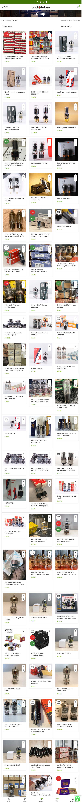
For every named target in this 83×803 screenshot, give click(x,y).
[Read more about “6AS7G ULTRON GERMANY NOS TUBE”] (75, 318)
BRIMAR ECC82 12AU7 (12, 765)
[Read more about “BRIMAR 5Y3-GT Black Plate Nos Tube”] (49, 666)
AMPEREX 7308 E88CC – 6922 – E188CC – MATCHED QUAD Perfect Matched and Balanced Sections (40, 575)
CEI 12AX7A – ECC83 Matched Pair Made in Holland (65, 767)
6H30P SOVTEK (10, 434)
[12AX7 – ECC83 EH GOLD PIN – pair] (14, 78)
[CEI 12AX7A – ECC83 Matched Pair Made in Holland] (66, 751)
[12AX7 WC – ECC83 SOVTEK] (66, 78)
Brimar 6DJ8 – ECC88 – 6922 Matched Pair (13, 725)
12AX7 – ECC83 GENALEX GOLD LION (39, 93)
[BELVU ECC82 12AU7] (66, 639)
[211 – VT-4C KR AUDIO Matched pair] (40, 113)
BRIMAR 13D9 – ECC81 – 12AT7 (13, 690)
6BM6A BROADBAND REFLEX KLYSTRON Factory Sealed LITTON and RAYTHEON (14, 370)
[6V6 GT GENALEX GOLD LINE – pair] (66, 486)
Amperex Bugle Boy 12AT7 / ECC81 (14, 619)
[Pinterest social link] (40, 1)
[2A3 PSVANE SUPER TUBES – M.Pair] (66, 149)
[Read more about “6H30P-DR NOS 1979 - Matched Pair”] (49, 419)
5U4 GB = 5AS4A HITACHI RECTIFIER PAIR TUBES (14, 271)
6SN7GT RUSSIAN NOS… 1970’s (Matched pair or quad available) (39, 506)
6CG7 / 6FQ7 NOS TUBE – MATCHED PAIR (66, 367)
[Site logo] (41, 7)
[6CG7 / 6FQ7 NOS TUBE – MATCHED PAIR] (66, 353)
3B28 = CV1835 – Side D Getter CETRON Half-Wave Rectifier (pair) (14, 236)
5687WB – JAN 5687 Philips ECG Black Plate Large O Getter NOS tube (40, 236)
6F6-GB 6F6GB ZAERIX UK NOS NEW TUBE (66, 407)
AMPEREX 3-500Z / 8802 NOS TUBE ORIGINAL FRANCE (65, 541)
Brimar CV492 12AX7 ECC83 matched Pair (64, 725)
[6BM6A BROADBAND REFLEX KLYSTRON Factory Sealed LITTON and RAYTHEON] (14, 354)
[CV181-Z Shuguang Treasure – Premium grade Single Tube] (40, 783)
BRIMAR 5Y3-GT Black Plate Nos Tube (41, 682)
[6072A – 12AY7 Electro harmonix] (40, 291)
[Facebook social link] (35, 1)
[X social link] (37, 1)
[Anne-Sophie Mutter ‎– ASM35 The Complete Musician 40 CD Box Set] (14, 639)
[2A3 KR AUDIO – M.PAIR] (40, 149)
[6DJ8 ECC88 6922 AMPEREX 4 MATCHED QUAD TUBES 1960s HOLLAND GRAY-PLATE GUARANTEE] (40, 388)
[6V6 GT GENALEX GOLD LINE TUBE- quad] (14, 521)
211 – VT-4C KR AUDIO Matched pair (39, 129)
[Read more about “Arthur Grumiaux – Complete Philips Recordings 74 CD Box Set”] (49, 631)
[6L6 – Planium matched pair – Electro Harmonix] (40, 458)
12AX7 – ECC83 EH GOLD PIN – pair (15, 93)
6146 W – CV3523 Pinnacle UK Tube (66, 306)
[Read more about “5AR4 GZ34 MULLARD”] (75, 211)
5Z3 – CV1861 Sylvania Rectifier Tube (12, 306)
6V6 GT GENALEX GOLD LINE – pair (66, 497)
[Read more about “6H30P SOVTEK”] (23, 419)
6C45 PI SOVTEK (36, 368)
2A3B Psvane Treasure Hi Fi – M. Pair (14, 200)
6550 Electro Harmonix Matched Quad (13, 334)
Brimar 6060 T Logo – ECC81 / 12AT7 (64, 690)
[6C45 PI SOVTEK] (40, 354)
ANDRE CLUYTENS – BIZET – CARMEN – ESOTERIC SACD (66, 617)
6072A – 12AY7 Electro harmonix (39, 306)
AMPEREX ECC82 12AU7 (39, 618)
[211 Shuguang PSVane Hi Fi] (66, 113)
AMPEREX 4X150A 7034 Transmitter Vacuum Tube (14, 583)
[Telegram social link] (46, 1)
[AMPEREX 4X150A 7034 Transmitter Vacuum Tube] (14, 565)
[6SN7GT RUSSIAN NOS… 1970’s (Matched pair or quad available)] (40, 490)
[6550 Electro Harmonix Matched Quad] (14, 323)
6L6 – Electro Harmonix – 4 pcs (14, 469)
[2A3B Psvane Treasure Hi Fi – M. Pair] (14, 184)
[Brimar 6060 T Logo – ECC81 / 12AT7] (66, 675)
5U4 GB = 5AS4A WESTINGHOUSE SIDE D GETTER (39, 272)
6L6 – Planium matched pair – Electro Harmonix (39, 469)
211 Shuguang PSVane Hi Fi (66, 128)
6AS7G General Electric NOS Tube (39, 334)
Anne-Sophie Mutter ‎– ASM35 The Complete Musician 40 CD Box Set (13, 655)
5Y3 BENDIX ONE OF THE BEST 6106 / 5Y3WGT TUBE (66, 265)
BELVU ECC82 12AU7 (64, 653)
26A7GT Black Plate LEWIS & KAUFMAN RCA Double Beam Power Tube (14, 165)
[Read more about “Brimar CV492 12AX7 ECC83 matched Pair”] (75, 702)
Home (3, 20)
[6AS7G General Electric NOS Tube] (40, 323)
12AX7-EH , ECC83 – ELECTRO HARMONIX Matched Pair (12, 130)
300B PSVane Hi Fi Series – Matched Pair (40, 199)
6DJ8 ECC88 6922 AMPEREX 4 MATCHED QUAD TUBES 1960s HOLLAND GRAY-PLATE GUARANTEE (40, 403)
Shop (9, 20)
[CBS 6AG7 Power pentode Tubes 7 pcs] (40, 751)
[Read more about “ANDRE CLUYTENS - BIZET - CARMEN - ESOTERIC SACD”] (75, 595)
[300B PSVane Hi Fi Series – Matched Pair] (40, 184)
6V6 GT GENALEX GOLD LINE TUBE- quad (14, 533)
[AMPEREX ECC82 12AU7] (40, 604)
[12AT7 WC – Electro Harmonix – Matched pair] (66, 42)
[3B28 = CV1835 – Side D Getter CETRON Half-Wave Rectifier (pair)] (14, 220)
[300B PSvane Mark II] (66, 184)
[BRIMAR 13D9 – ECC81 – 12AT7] (14, 675)
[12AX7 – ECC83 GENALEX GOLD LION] (40, 78)
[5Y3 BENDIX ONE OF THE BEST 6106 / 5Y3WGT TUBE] (66, 253)
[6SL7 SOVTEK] (14, 490)
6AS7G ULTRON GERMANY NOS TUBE (66, 334)
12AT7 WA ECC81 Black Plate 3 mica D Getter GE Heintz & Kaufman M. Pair (40, 59)
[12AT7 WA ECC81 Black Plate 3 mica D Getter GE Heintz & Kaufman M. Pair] (40, 42)
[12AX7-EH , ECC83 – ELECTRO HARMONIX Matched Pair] (14, 113)
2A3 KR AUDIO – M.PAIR (39, 163)
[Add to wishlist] (23, 38)
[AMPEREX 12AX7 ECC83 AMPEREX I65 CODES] (40, 525)
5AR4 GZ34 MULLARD (64, 226)
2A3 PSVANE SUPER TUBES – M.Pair (66, 164)
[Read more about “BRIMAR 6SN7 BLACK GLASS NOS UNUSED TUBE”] (49, 702)
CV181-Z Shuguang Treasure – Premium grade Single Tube (41, 795)
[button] (23, 34)
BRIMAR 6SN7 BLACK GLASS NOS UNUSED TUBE (40, 731)
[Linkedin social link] (43, 1)
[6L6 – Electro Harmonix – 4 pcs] (14, 458)
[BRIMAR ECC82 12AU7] (14, 751)
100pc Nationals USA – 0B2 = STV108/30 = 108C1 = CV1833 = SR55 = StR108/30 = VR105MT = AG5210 (15, 60)
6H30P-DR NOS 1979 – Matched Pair (38, 441)
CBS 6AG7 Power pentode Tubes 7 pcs (40, 766)
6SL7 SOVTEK (9, 503)
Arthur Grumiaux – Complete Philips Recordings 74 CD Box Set (40, 655)
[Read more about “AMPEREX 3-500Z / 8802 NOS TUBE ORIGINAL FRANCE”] (75, 517)
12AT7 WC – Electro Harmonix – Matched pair (66, 58)
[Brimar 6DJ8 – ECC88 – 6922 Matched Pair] (14, 710)
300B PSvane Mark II (64, 199)
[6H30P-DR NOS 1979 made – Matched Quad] (66, 423)
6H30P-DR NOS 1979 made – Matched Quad (66, 435)
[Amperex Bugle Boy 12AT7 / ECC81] (14, 604)
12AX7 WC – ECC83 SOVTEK (67, 92)
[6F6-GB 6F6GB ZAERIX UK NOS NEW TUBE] (66, 391)
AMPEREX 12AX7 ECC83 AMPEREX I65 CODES (39, 540)
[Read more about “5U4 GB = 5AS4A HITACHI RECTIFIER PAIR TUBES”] (23, 247)
